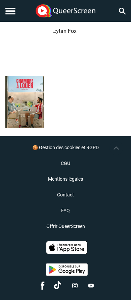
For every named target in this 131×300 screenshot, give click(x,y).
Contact (65, 194)
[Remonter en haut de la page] (116, 148)
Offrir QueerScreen (65, 226)
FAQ (65, 210)
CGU (65, 163)
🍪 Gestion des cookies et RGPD (65, 147)
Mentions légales (65, 179)
